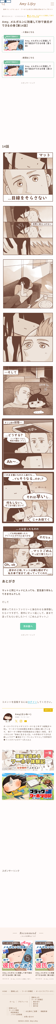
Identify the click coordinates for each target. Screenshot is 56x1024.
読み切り (36, 1002)
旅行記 (35, 1006)
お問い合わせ (29, 1017)
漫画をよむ (15, 991)
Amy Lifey (27, 4)
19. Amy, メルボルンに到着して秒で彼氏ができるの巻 (40, 16)
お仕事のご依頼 (31, 1011)
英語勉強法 (15, 1012)
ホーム (12, 1002)
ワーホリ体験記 (27, 991)
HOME (4, 991)
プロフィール (23, 1002)
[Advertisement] (28, 114)
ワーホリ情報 (14, 1010)
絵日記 (35, 1004)
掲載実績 (44, 1011)
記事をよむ (13, 1008)
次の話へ (28, 626)
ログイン (32, 702)
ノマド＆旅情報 (16, 1014)
